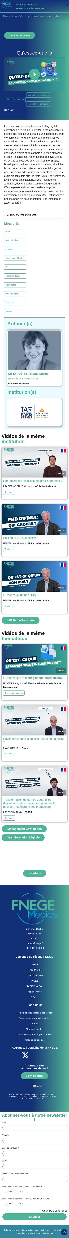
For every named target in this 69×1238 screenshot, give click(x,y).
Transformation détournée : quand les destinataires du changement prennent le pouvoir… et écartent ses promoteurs (29, 803)
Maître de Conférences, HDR (23, 378)
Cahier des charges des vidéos (34, 1018)
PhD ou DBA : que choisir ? (20, 538)
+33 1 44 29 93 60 (34, 948)
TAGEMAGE (34, 970)
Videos (14, 16)
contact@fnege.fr (34, 943)
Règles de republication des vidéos (34, 1012)
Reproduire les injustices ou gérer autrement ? (32, 480)
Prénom (5, 1135)
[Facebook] (17, 1055)
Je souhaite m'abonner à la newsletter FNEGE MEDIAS (27, 1199)
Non (21, 1191)
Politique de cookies (34, 1040)
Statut (4, 1161)
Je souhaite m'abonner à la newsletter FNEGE (23, 1187)
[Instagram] (52, 1055)
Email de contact (10, 1148)
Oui (10, 1191)
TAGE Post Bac (34, 986)
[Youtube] (34, 1055)
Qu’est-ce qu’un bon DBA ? (20, 595)
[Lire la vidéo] (34, 74)
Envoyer (34, 1216)
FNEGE (34, 964)
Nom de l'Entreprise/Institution (15, 1174)
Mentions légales (34, 1029)
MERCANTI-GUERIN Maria (28, 374)
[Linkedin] (43, 1055)
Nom (4, 1122)
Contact (35, 1023)
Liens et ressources (22, 214)
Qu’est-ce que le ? (33, 678)
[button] (67, 5)
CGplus (34, 997)
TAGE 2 (35, 981)
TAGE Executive (34, 975)
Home (6, 16)
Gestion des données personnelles (34, 1034)
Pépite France (34, 991)
